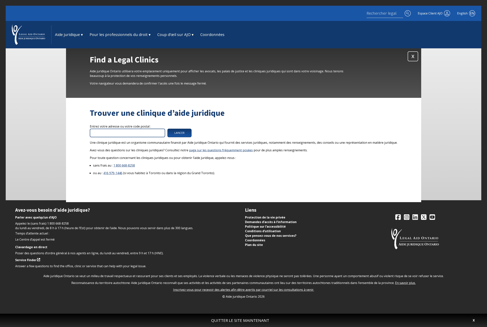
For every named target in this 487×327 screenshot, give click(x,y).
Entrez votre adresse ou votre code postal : (120, 126)
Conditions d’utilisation (263, 231)
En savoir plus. (405, 283)
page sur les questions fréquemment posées (221, 150)
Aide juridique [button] (67, 34)
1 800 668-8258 (124, 165)
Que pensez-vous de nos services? (270, 236)
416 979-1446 (112, 173)
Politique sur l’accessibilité (265, 226)
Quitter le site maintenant (240, 320)
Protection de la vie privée (265, 217)
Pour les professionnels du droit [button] (119, 34)
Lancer (179, 133)
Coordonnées (212, 34)
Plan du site (254, 245)
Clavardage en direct (31, 247)
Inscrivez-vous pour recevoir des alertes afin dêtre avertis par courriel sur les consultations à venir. (243, 290)
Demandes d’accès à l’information (271, 222)
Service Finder (26, 260)
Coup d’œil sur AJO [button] (174, 34)
